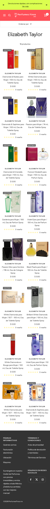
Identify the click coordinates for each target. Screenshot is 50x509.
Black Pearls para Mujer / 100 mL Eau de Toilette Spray (37, 267)
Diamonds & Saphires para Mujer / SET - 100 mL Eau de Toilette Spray (37, 410)
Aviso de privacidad (36, 442)
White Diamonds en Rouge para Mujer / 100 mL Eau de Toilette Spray (12, 362)
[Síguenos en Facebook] (31, 477)
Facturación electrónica (8, 448)
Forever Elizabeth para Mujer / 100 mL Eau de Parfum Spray (37, 172)
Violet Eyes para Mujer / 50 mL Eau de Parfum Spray (37, 360)
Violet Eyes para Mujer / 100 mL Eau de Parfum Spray (37, 219)
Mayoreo (7, 459)
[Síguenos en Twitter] (37, 477)
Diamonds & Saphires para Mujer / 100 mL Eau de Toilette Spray (13, 124)
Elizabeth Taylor (13, 70)
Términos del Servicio (37, 454)
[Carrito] (45, 12)
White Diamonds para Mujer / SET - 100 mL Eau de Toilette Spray (13, 315)
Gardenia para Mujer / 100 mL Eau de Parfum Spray (13, 218)
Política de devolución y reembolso (37, 448)
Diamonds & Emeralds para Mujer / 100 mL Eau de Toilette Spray (13, 172)
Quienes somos (9, 442)
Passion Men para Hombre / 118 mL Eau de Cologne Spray (13, 267)
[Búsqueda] (9, 12)
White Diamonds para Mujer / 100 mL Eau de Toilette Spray (37, 77)
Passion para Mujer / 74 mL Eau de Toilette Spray (37, 123)
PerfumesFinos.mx (16, 498)
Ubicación (7, 454)
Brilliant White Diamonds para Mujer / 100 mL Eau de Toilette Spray (37, 315)
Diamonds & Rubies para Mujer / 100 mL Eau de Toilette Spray (13, 77)
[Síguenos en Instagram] (43, 477)
